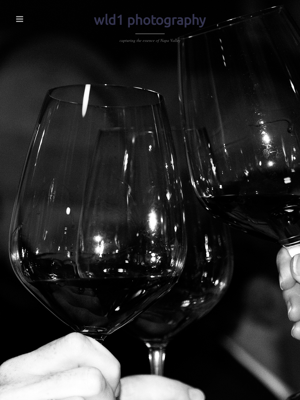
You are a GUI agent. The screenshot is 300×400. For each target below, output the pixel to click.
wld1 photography (150, 19)
